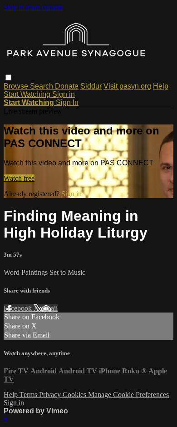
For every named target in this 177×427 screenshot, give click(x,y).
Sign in (63, 94)
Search (42, 86)
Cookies (75, 394)
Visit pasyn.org (127, 86)
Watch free (19, 178)
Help (160, 86)
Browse (17, 86)
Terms (29, 394)
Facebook (19, 308)
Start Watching (28, 94)
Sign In (67, 102)
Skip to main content (33, 7)
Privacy (51, 394)
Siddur (91, 86)
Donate (67, 86)
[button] (8, 77)
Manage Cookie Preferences (128, 394)
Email (49, 308)
